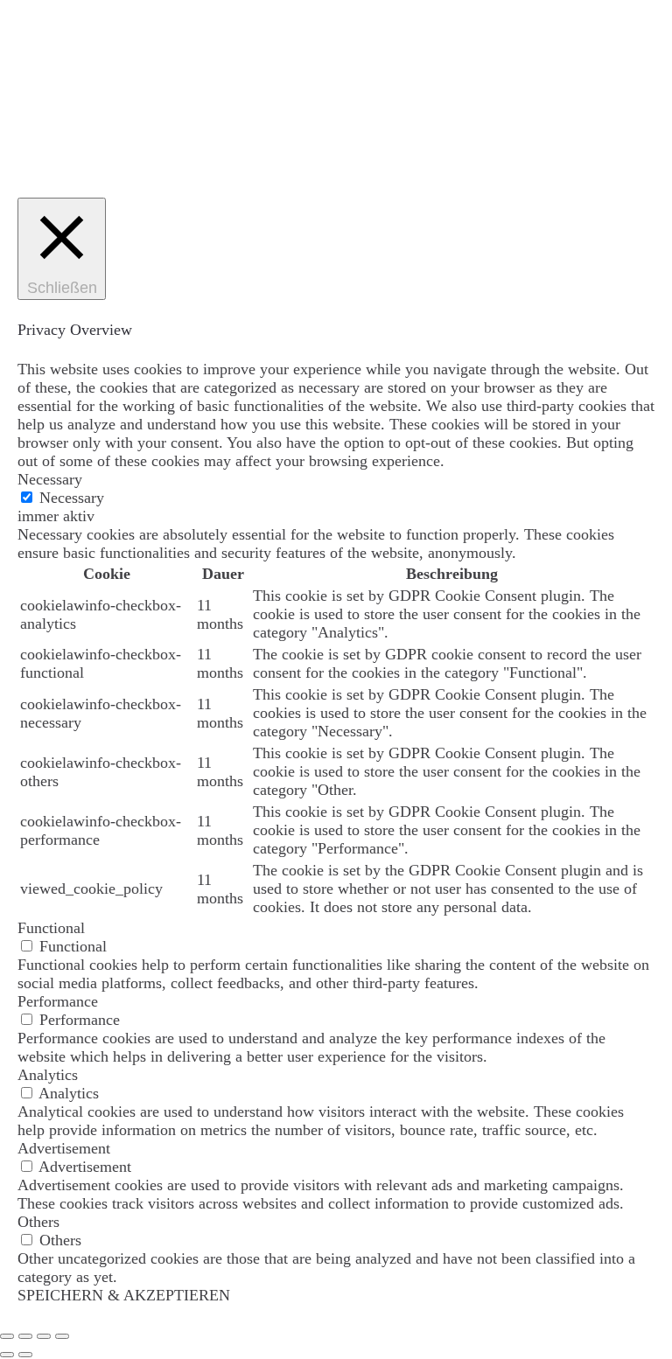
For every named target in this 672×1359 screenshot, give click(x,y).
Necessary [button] (50, 479)
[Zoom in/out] (62, 1336)
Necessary (71, 497)
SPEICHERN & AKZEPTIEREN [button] (124, 1295)
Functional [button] (51, 928)
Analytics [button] (48, 1075)
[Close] (7, 1336)
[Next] (25, 1354)
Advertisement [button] (64, 1148)
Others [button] (39, 1221)
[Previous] (7, 1354)
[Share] (25, 1336)
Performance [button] (58, 1001)
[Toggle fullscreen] (44, 1336)
